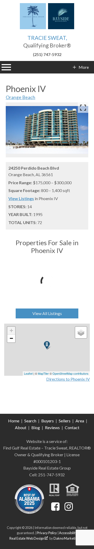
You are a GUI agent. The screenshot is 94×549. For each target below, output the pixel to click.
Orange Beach (20, 97)
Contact (72, 427)
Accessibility (68, 533)
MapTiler (43, 373)
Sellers (64, 420)
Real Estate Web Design (27, 538)
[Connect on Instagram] (68, 509)
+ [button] (11, 330)
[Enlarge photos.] (83, 107)
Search (30, 420)
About (20, 427)
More (83, 67)
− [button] (11, 338)
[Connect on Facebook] (55, 509)
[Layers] (81, 332)
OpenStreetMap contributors (70, 373)
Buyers (47, 420)
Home (13, 420)
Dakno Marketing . (69, 538)
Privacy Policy (47, 533)
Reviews (52, 427)
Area (79, 420)
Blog (35, 427)
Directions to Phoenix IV (68, 379)
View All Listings (47, 313)
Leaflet (28, 373)
